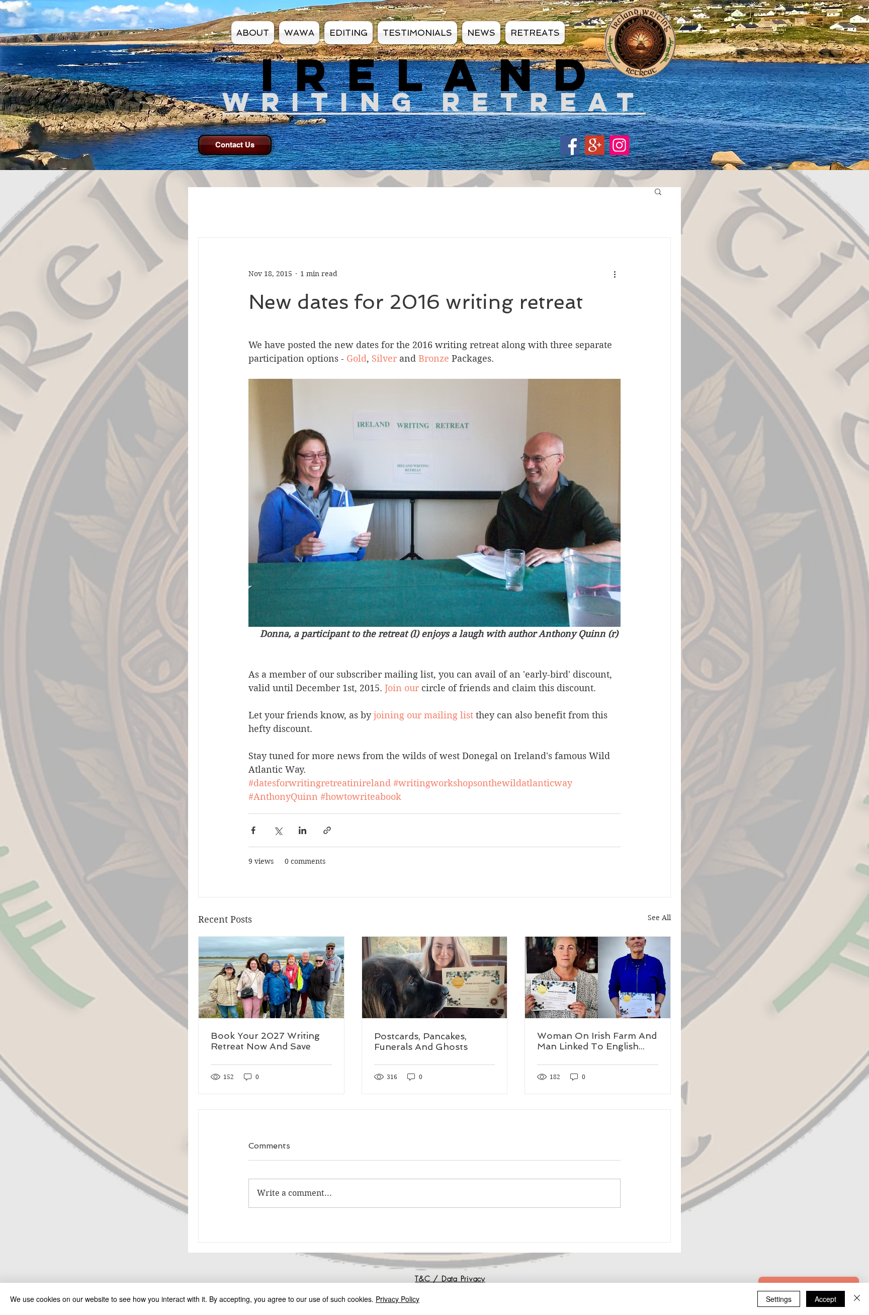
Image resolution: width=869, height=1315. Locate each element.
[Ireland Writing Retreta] (619, 145)
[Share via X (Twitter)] (278, 830)
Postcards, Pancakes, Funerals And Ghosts (421, 1041)
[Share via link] (327, 830)
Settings (779, 1299)
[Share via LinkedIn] (302, 830)
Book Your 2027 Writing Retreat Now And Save (265, 1040)
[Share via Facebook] (253, 830)
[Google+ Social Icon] (594, 145)
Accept (825, 1299)
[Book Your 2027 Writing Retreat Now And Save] (271, 977)
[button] (658, 191)
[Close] (857, 1299)
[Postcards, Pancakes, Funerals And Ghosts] (434, 977)
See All (659, 917)
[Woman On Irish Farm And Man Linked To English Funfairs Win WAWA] (597, 977)
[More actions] (615, 274)
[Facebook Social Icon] (570, 145)
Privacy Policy (397, 1299)
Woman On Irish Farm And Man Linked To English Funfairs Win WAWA (597, 1040)
